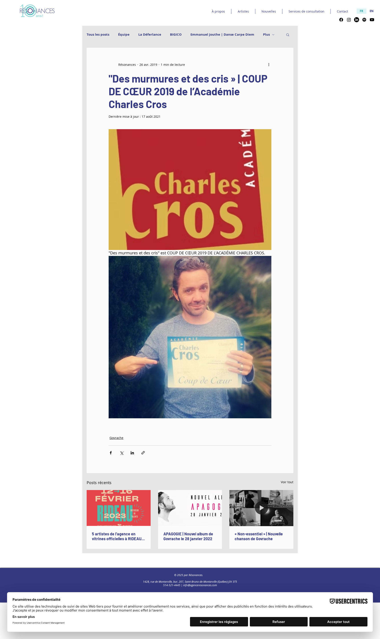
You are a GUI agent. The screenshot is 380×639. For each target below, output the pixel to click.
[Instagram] (348, 19)
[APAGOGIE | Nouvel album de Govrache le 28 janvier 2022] (190, 508)
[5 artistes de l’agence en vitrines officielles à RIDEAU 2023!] (119, 508)
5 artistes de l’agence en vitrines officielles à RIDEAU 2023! (116, 536)
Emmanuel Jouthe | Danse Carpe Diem (222, 35)
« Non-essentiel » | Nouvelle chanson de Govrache (259, 536)
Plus (266, 35)
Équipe (124, 35)
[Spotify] (364, 19)
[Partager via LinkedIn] (132, 453)
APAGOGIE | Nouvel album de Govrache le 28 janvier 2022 (188, 536)
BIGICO (176, 35)
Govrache (116, 438)
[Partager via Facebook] (111, 453)
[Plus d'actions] (268, 64)
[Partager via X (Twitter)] (121, 453)
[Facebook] (341, 19)
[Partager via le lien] (143, 453)
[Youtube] (372, 19)
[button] (288, 34)
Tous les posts (98, 35)
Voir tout (287, 482)
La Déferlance (149, 35)
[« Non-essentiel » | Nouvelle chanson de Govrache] (261, 508)
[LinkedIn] (356, 19)
